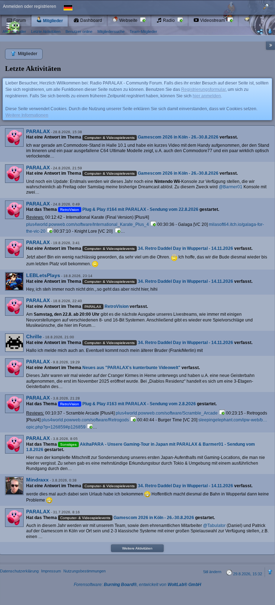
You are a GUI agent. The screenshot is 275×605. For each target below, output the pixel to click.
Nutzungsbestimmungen (84, 571)
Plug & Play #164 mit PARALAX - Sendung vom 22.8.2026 (140, 209)
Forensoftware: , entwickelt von (137, 584)
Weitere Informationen (26, 115)
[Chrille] (14, 342)
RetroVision (117, 306)
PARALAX (38, 131)
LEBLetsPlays (43, 275)
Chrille (34, 336)
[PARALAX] (14, 137)
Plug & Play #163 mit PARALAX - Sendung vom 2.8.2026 (139, 403)
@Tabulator (214, 525)
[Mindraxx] (14, 485)
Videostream (212, 20)
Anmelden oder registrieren (29, 6)
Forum (19, 20)
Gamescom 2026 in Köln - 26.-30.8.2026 (178, 137)
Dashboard (90, 20)
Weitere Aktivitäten (137, 548)
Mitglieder (52, 20)
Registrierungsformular (203, 89)
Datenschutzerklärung (19, 571)
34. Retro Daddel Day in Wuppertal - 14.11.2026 (185, 248)
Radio (169, 20)
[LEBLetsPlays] (14, 281)
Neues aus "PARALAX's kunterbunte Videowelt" (131, 367)
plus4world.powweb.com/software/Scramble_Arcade (167, 413)
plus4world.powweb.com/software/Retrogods (85, 419)
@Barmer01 (230, 186)
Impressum (51, 571)
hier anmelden (207, 95)
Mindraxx (37, 480)
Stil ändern (212, 572)
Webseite (128, 20)
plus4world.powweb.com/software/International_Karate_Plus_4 (87, 224)
